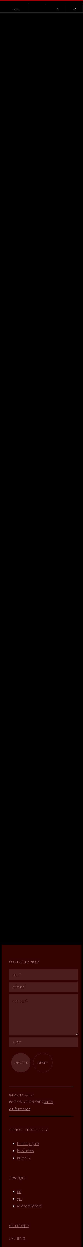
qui (19, 1198)
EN (57, 9)
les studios (25, 1150)
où (19, 1191)
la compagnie (28, 1143)
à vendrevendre (29, 1206)
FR (74, 9)
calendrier (19, 1225)
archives (17, 1238)
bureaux (23, 1158)
